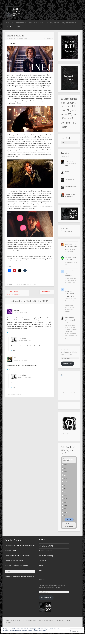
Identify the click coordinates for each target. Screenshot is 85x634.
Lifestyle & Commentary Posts (68, 122)
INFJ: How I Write (10, 550)
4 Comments (49, 38)
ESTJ (66, 106)
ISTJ (70, 114)
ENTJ (68, 103)
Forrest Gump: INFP (71, 246)
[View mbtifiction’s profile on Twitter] (42, 539)
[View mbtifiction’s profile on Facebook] (40, 539)
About (18, 26)
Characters (11, 284)
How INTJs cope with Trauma (14, 560)
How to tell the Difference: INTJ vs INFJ (70, 163)
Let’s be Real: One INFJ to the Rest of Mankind (20, 545)
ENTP (72, 103)
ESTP (70, 106)
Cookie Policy (42, 630)
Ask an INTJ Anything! (52, 23)
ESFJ (75, 103)
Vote (69, 519)
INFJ (35, 284)
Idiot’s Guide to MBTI (36, 23)
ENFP (63, 103)
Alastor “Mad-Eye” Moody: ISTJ (70, 273)
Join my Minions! (67, 363)
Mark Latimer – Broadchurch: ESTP (13, 293)
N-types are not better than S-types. (16, 565)
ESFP (63, 106)
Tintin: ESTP (47, 292)
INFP (63, 110)
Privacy (41, 570)
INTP (74, 111)
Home (7, 23)
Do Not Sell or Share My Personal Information (19, 577)
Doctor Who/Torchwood (23, 284)
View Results (69, 524)
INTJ (69, 110)
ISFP (66, 114)
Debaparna (17, 358)
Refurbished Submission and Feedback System (70, 293)
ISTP (74, 114)
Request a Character (69, 23)
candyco (67, 271)
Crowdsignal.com (69, 526)
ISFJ (62, 114)
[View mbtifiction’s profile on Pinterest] (44, 539)
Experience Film (69, 244)
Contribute (9, 26)
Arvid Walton (23, 38)
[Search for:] (69, 142)
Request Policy (69, 179)
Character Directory (19, 23)
